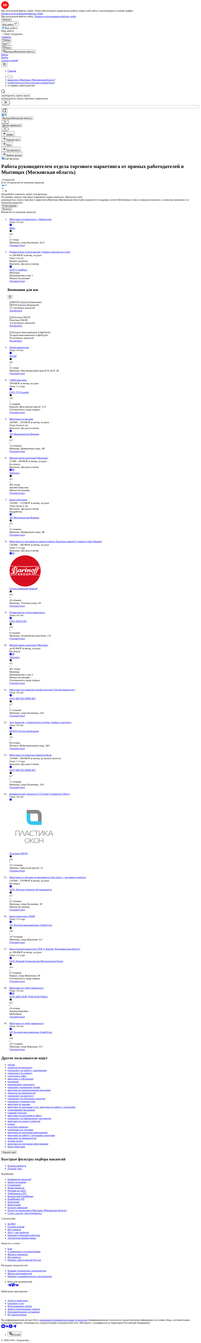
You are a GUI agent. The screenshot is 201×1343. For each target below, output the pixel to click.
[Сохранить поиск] (4, 111)
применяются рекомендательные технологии (63, 1320)
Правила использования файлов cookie (55, 16)
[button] (4, 54)
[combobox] (15, 95)
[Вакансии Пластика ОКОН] (103, 826)
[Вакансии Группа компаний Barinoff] (103, 571)
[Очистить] (5, 102)
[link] (6, 47)
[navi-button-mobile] (4, 64)
